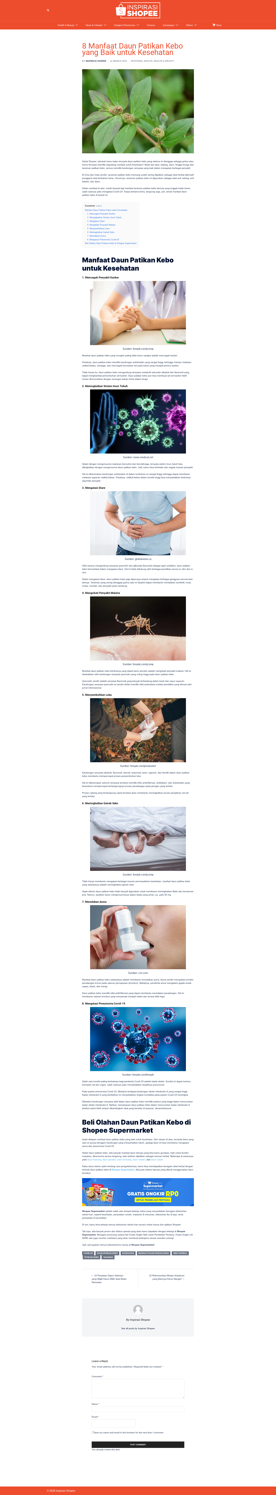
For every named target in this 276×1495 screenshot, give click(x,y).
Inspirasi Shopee (96, 61)
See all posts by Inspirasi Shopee (138, 1328)
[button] (48, 10)
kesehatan (128, 1253)
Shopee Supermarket (123, 1169)
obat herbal (180, 1253)
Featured (137, 61)
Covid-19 (88, 1253)
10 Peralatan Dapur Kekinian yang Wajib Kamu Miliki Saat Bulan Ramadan (109, 1279)
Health (148, 61)
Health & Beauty (66, 25)
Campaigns (168, 25)
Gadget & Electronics (124, 25)
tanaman (108, 1257)
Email (95, 1417)
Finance (151, 25)
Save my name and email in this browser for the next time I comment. (129, 1432)
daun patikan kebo (107, 1253)
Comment (97, 1376)
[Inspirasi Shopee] (138, 10)
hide (99, 206)
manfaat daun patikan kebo (153, 1253)
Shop (219, 25)
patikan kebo (91, 1257)
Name (95, 1404)
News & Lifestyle (94, 25)
